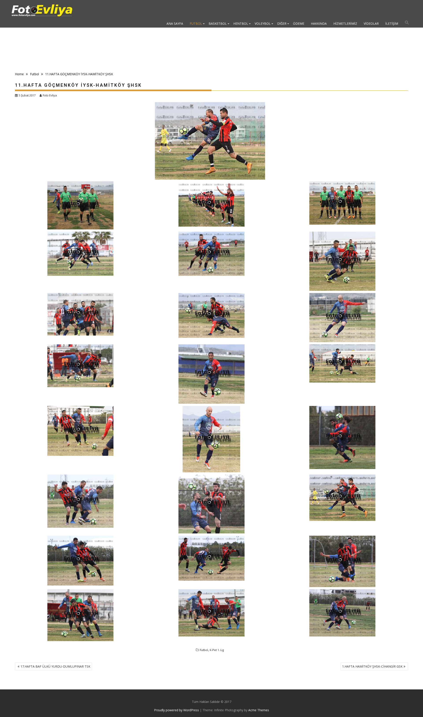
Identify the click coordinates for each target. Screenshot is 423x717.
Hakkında (319, 23)
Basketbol (218, 23)
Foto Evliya (50, 95)
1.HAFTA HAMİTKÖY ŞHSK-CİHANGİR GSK (372, 666)
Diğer (281, 23)
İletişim (391, 23)
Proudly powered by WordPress (176, 710)
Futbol (196, 23)
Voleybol (263, 23)
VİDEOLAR (371, 23)
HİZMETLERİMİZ (345, 23)
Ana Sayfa (175, 23)
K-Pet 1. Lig (217, 650)
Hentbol (240, 23)
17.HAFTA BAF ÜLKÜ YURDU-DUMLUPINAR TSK (55, 666)
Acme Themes (258, 710)
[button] (406, 23)
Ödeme (298, 23)
